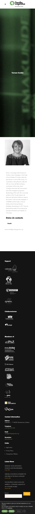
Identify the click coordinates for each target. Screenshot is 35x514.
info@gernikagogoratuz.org (12, 433)
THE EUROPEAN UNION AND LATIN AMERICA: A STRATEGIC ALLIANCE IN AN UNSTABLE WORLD (15, 484)
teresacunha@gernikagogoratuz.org (14, 229)
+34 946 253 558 (10, 428)
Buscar (7, 493)
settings (10, 508)
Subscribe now (8, 439)
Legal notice (9, 447)
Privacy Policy (9, 450)
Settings (19, 511)
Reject (11, 511)
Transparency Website (12, 454)
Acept (4, 511)
